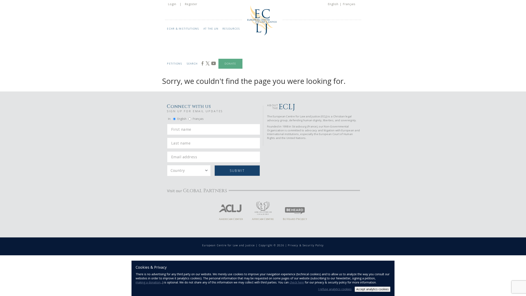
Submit (237, 170)
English (333, 4)
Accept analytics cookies (372, 289)
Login (172, 4)
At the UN (211, 29)
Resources (231, 29)
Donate (230, 64)
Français (349, 4)
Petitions (174, 64)
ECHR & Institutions (183, 29)
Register (191, 4)
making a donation (148, 282)
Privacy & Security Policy (306, 245)
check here (297, 282)
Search (192, 64)
